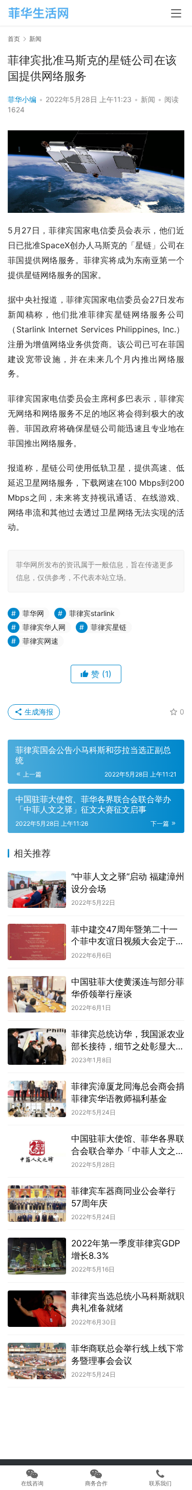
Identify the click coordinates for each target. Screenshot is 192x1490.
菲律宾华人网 (44, 627)
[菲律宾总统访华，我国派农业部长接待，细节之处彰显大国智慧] (37, 1046)
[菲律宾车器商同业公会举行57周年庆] (37, 1203)
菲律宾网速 (40, 641)
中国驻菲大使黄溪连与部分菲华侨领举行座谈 (127, 988)
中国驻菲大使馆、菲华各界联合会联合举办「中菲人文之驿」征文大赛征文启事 (127, 1146)
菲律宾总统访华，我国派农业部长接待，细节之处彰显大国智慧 (127, 1041)
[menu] (176, 13)
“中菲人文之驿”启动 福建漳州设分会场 (127, 882)
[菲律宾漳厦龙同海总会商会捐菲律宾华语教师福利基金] (37, 1099)
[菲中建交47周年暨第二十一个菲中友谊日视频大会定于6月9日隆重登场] (37, 942)
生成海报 (38, 711)
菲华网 (33, 613)
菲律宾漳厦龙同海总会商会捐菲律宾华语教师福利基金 (127, 1092)
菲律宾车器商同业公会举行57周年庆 (123, 1197)
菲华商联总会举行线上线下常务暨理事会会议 (127, 1354)
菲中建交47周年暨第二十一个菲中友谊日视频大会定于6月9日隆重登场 (126, 936)
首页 (14, 39)
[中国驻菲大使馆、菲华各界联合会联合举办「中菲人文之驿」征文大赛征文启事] (37, 1151)
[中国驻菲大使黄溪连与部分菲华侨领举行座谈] (37, 994)
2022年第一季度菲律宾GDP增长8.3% (125, 1249)
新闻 (148, 99)
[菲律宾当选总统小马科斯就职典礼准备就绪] (37, 1308)
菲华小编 (22, 99)
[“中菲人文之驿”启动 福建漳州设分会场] (37, 889)
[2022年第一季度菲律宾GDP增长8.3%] (37, 1256)
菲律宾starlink (92, 613)
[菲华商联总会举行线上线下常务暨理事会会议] (37, 1361)
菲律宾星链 (108, 627)
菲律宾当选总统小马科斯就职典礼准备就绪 (127, 1302)
